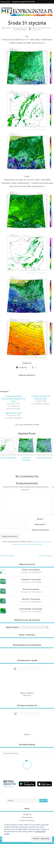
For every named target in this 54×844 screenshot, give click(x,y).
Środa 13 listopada (8, 458)
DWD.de (27, 734)
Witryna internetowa (40, 530)
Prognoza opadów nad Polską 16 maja (40, 397)
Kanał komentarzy (27, 820)
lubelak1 (8, 28)
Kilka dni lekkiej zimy (13, 413)
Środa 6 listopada (44, 458)
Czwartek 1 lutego (45, 556)
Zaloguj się (27, 814)
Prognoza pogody (20, 30)
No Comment (35, 30)
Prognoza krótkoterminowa (41, 28)
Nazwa (40, 519)
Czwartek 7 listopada (26, 459)
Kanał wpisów (27, 817)
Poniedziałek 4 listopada (30, 609)
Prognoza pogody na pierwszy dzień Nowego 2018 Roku (13, 398)
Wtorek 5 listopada (31, 599)
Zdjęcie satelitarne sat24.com (27, 694)
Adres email (40, 524)
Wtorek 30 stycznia (8, 556)
